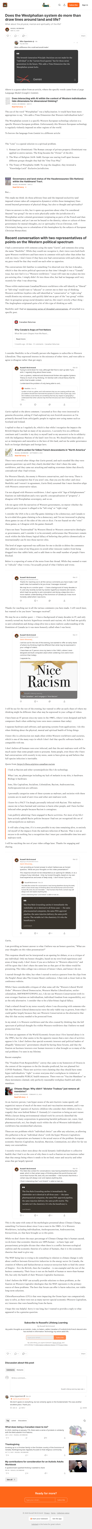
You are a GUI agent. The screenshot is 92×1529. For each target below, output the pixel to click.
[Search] (59, 5)
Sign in (85, 5)
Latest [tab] (13, 1421)
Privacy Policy (62, 1345)
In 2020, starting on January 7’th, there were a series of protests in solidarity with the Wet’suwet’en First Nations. (34, 1431)
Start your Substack (40, 1519)
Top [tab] (8, 1421)
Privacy (47, 1513)
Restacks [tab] (20, 1370)
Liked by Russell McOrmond (21, 1399)
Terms (53, 1513)
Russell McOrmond (17, 28)
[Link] (2, 240)
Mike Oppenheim (17, 1396)
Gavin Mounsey (26, 639)
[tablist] (15, 1370)
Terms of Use (57, 1343)
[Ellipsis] (86, 1396)
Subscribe (73, 5)
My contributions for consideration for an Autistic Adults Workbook (34, 1463)
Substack (35, 1524)
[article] (46, 1432)
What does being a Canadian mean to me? (26, 1427)
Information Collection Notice (45, 1345)
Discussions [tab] (22, 1421)
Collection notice (63, 1513)
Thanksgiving (12, 1444)
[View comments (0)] (26, 1438)
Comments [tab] (10, 1370)
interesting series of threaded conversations (47, 309)
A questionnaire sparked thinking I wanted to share (25, 1468)
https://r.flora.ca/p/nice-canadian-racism (36, 764)
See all (9, 1479)
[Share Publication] (64, 5)
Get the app (57, 1519)
